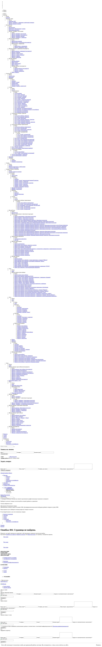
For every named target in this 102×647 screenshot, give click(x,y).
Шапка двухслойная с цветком (21, 253)
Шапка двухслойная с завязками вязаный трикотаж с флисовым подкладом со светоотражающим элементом (40, 227)
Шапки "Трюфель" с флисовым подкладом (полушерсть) (25, 403)
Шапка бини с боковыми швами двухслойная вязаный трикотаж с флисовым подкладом (35, 222)
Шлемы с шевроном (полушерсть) (20, 432)
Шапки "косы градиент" (17, 416)
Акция (10, 165)
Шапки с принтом (21, 335)
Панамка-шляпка (18, 345)
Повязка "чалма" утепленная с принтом (23, 182)
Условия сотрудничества (9, 485)
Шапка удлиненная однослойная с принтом (24, 358)
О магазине (9, 441)
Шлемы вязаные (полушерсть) (21, 68)
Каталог (8, 17)
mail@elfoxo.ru (9, 488)
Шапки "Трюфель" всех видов (19, 33)
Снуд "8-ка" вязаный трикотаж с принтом (24, 119)
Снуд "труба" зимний (19, 107)
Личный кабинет (5, 473)
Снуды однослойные (19, 151)
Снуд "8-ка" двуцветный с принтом (22, 129)
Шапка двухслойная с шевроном (22, 255)
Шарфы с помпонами (17, 189)
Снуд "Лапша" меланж (17, 146)
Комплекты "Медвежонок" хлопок (17, 28)
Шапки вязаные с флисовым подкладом (21, 407)
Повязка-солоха (15, 84)
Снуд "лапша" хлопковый (20, 104)
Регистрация (7, 495)
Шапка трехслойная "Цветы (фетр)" (22, 286)
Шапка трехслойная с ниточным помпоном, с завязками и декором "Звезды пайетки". (34, 294)
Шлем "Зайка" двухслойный (21, 263)
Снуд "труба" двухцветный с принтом (26, 207)
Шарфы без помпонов (17, 187)
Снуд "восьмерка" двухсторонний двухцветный (28, 205)
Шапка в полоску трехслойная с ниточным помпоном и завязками (30, 283)
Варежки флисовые (19, 194)
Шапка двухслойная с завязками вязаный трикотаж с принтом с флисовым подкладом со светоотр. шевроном (40, 226)
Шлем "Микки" (15, 72)
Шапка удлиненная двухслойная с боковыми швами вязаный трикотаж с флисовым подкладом (36, 235)
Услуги (5, 437)
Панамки (19, 315)
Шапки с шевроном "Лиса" (20, 47)
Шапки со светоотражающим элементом (21, 425)
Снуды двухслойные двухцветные (25, 135)
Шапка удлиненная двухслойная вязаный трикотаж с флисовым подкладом (32, 233)
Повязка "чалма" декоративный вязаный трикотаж (26, 180)
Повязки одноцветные (17, 161)
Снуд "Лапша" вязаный (20, 103)
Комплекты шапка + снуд (15, 380)
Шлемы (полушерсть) (17, 429)
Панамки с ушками (21, 320)
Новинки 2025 (12, 21)
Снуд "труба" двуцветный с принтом (23, 144)
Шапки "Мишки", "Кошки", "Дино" (20, 417)
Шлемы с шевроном (19, 71)
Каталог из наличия (8, 514)
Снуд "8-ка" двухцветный (20, 128)
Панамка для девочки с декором (22, 349)
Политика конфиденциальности (11, 562)
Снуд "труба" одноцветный (23, 134)
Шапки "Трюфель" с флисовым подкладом (24, 400)
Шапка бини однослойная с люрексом (23, 355)
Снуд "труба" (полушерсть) (20, 105)
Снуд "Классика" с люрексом (21, 102)
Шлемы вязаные (15, 61)
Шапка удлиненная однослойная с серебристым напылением (28, 359)
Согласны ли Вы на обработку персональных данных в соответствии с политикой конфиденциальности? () (35, 626)
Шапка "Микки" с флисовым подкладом (24, 219)
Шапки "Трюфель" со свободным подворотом (22, 404)
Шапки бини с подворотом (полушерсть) (21, 42)
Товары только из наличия (15, 171)
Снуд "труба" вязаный (19, 98)
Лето (13, 299)
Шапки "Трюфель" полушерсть (19, 409)
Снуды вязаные (18, 93)
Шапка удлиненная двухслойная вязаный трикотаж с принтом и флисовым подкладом (34, 231)
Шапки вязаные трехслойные (19, 415)
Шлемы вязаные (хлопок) (15, 23)
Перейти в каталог (20, 534)
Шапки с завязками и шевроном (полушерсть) (22, 373)
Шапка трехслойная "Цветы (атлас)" (23, 284)
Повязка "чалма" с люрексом (21, 181)
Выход (10, 473)
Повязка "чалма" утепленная (21, 185)
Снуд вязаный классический (21, 112)
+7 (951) (7, 487)
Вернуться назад (31, 534)
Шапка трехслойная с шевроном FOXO (23, 276)
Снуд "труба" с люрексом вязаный (22, 99)
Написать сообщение (5, 470)
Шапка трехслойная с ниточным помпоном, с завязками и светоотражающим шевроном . (35, 296)
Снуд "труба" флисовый (20, 118)
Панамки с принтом (22, 319)
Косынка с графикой (22, 311)
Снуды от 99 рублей (13, 168)
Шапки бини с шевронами (20, 46)
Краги (15, 195)
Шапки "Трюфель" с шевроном (19, 410)
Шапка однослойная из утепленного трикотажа (25, 357)
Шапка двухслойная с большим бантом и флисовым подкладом (29, 224)
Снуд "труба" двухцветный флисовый (23, 143)
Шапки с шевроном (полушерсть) (20, 379)
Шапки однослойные (22, 325)
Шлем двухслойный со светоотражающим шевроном (27, 267)
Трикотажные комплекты (20, 238)
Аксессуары (12, 76)
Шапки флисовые (18, 389)
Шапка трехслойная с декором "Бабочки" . (24, 288)
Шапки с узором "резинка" (18, 54)
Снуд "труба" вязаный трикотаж (22, 120)
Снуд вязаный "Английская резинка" (23, 108)
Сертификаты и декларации (10, 558)
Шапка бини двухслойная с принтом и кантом (25, 245)
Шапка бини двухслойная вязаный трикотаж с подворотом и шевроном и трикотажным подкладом (37, 248)
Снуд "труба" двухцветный (20, 130)
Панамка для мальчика (19, 350)
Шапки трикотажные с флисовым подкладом (25, 216)
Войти (2, 495)
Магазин (5, 475)
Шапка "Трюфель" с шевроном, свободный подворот (21, 22)
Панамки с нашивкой (22, 318)
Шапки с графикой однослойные (25, 332)
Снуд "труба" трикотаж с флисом (22, 123)
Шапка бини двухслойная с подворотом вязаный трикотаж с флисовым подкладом (34, 221)
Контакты (8, 442)
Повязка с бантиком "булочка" (21, 186)
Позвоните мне (4, 453)
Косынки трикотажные (22, 308)
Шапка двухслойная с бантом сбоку (22, 246)
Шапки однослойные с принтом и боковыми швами (26, 361)
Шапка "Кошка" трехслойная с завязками (24, 281)
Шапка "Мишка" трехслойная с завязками (24, 282)
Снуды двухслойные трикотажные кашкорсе (22, 148)
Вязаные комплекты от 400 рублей (17, 166)
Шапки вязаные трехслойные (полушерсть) (22, 369)
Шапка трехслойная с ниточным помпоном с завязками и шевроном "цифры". (33, 293)
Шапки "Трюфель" (16, 396)
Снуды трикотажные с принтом (19, 155)
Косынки (19, 307)
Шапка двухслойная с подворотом (22, 247)
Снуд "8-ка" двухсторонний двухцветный (24, 139)
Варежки (11, 156)
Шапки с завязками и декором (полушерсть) (22, 371)
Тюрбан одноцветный (22, 327)
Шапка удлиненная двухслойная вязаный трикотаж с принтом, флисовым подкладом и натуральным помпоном (41, 232)
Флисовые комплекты (14, 30)
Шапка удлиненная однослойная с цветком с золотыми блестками (30, 360)
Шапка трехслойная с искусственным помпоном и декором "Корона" (30, 289)
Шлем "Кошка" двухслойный (21, 265)
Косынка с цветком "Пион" (23, 312)
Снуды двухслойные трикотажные (22, 127)
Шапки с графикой (21, 330)
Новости (5, 434)
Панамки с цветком (21, 322)
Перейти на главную (11, 534)
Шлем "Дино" (15, 64)
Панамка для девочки (19, 348)
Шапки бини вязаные (17, 41)
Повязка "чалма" (16, 82)
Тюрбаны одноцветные (22, 328)
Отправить (3, 598)
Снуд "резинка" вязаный (20, 97)
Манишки (11, 77)
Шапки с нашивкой (21, 334)
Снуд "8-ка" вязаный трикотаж (21, 117)
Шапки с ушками (16, 56)
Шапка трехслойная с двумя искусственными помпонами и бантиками (31, 287)
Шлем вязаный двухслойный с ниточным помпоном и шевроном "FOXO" (32, 266)
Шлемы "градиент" (16, 430)
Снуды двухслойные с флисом (21, 115)
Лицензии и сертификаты (12, 444)
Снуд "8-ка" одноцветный (20, 138)
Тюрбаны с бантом (21, 329)
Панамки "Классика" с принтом (24, 317)
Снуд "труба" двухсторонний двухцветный (27, 204)
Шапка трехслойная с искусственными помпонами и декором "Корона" (31, 291)
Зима (13, 271)
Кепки (13, 339)
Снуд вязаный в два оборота (21, 110)
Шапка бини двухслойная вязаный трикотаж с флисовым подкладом (30, 220)
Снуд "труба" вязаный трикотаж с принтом (24, 122)
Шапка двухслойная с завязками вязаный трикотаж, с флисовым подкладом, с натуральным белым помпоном (40, 228)
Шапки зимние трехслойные (21, 274)
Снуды (13, 89)
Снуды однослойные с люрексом (22, 145)
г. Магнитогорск (13, 456)
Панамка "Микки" (18, 347)
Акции (5, 436)
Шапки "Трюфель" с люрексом (19, 37)
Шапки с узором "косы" (17, 53)
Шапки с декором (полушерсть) (19, 370)
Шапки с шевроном (16, 57)
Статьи (5, 435)
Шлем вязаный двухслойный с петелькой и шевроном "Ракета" (29, 261)
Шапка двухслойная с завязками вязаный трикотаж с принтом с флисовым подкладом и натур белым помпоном (41, 225)
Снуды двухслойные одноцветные (25, 136)
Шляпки (14, 340)
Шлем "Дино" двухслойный (21, 262)
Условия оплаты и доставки (9, 557)
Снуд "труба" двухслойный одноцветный (24, 140)
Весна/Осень (12, 27)
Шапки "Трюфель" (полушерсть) (19, 35)
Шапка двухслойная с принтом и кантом (24, 251)
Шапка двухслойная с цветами (21, 252)
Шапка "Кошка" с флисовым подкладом (23, 217)
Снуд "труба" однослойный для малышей (24, 153)
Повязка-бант (15, 83)
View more (5, 536)
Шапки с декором (16, 52)
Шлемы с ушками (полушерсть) (19, 431)
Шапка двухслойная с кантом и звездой (23, 250)
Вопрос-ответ (6, 484)
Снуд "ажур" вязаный (19, 94)
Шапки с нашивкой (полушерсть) (19, 374)
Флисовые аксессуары (17, 385)
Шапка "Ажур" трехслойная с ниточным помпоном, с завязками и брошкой (32, 277)
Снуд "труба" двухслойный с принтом (23, 141)
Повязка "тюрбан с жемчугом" (19, 86)
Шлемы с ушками (18, 69)
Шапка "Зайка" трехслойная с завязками (24, 279)
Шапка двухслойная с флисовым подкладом (24, 230)
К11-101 (16, 240)
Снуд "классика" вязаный (20, 95)
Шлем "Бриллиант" (16, 63)
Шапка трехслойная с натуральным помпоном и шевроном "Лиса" (30, 292)
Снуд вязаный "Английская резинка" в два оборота (26, 109)
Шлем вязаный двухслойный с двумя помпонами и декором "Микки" (30, 260)
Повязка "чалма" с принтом (21, 184)
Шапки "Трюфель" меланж (18, 36)
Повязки (14, 81)
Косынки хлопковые (22, 309)
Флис (13, 384)
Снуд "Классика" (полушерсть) (21, 100)
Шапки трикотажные (19, 243)
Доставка (5, 482)
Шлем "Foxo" (15, 62)
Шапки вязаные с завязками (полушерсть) (22, 51)
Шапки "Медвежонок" (19, 390)
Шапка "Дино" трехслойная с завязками (23, 278)
